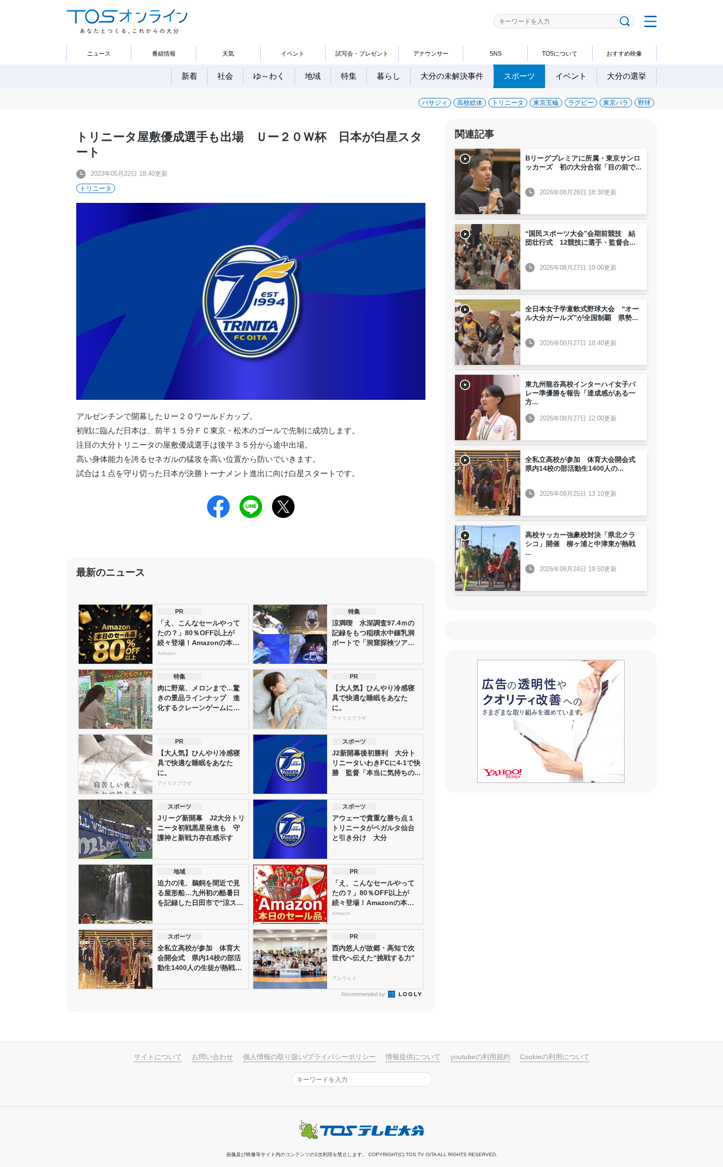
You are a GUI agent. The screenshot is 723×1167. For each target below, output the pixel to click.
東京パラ (616, 102)
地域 (313, 76)
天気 (228, 53)
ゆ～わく (269, 76)
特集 (349, 76)
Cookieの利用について (555, 1057)
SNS (495, 53)
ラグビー (581, 102)
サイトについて (158, 1057)
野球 (644, 102)
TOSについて (559, 53)
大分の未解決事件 (452, 76)
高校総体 (469, 102)
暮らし (388, 76)
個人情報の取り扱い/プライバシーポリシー (309, 1057)
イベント (292, 53)
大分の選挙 (626, 76)
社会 (225, 76)
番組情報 (164, 53)
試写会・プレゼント (362, 53)
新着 (189, 76)
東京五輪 (546, 102)
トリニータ (508, 102)
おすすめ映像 (624, 53)
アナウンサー (431, 53)
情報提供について (413, 1057)
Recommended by (364, 994)
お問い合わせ (212, 1057)
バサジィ (435, 102)
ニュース (99, 53)
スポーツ (519, 76)
